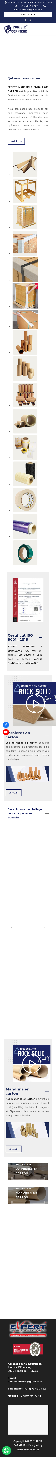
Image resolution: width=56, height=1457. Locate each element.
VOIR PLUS (16, 141)
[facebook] (26, 20)
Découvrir (14, 793)
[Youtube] (6, 732)
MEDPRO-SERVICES (28, 1449)
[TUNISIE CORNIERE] (15, 29)
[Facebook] (6, 725)
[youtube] (30, 20)
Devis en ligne (28, 14)
